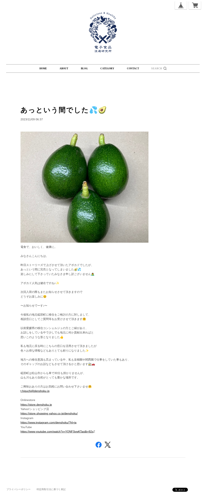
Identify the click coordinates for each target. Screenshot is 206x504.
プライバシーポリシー (18, 489)
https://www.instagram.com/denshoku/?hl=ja (48, 422)
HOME (43, 68)
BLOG (84, 68)
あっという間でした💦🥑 (64, 110)
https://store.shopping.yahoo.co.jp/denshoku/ (49, 413)
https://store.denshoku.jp (36, 404)
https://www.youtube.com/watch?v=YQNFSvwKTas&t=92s (57, 431)
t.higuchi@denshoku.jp (35, 391)
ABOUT (64, 68)
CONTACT (133, 68)
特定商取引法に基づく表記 (51, 489)
